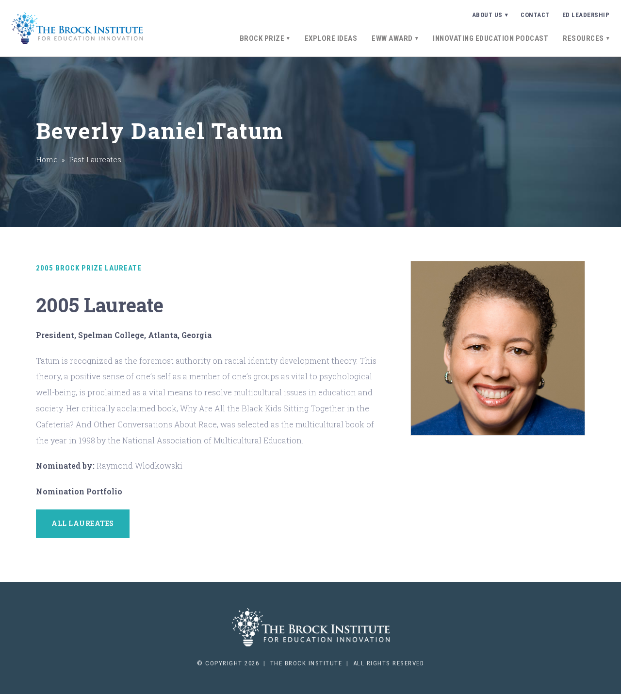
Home (47, 159)
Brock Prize (262, 38)
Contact (535, 14)
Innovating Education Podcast (490, 38)
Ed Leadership (586, 14)
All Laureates (82, 523)
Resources (583, 38)
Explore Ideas (331, 38)
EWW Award (392, 38)
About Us (487, 14)
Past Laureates (95, 159)
